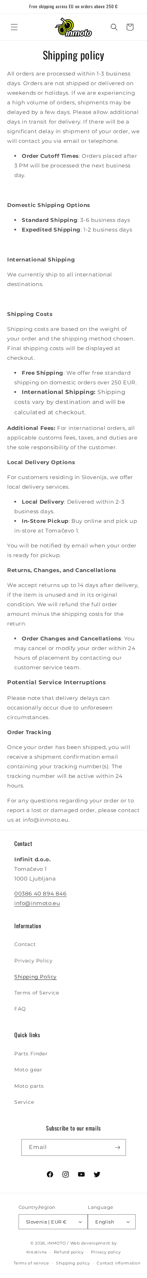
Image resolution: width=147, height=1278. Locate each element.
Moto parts (29, 1086)
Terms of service (31, 1263)
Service (24, 1102)
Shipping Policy (35, 976)
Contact (25, 944)
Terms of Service (36, 992)
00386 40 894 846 (40, 893)
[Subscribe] (118, 1147)
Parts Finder (30, 1053)
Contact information (118, 1263)
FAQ (20, 1009)
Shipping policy (73, 1263)
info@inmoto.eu (37, 903)
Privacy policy (106, 1252)
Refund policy (69, 1252)
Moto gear (28, 1069)
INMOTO (56, 1243)
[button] (14, 27)
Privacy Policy (33, 960)
